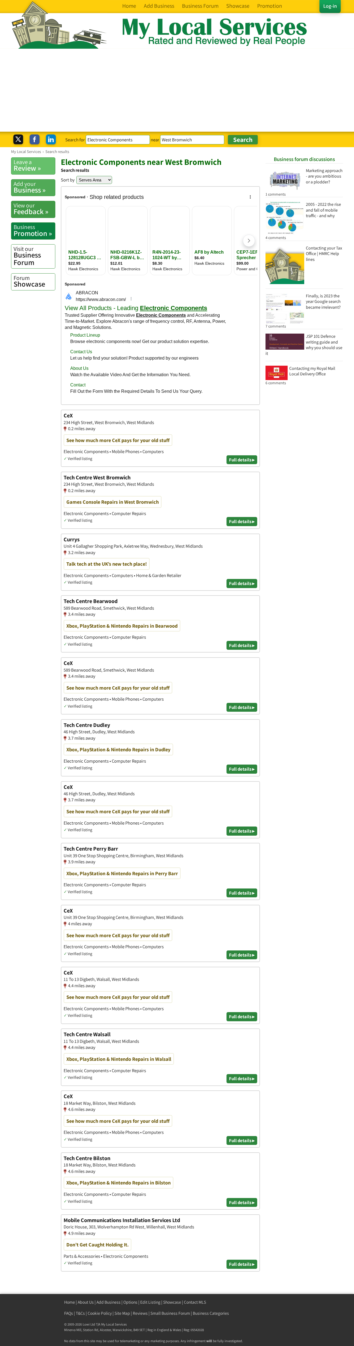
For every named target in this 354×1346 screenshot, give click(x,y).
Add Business (109, 1302)
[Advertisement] (177, 90)
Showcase (29, 281)
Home (69, 1302)
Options (130, 1302)
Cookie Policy (100, 1313)
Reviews (140, 1313)
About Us (86, 1302)
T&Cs (80, 1313)
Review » (27, 165)
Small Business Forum (170, 1313)
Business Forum (27, 256)
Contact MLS (195, 1302)
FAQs (68, 1313)
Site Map (122, 1313)
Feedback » (31, 208)
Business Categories (211, 1313)
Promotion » (33, 230)
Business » (30, 187)
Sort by (68, 180)
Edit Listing (150, 1302)
